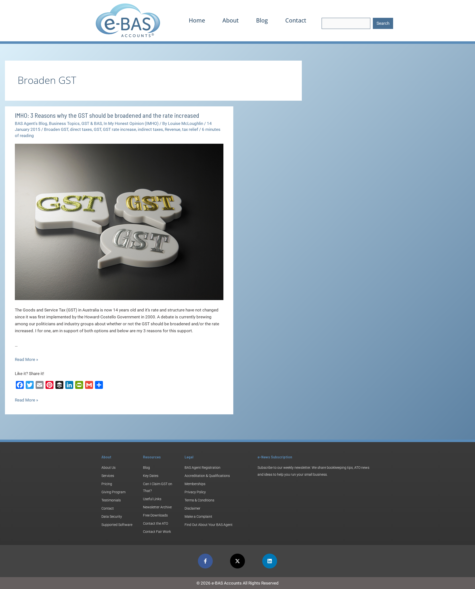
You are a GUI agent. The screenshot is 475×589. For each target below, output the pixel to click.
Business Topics (64, 123)
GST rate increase (119, 129)
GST (97, 129)
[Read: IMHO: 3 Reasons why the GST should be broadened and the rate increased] (119, 221)
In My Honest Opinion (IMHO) (131, 123)
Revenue (172, 129)
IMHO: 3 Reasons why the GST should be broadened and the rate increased (107, 115)
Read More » (26, 359)
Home (197, 20)
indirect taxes (150, 129)
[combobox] (346, 23)
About (230, 20)
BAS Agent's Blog (31, 123)
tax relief (190, 129)
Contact (295, 20)
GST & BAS (91, 123)
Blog (262, 20)
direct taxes (81, 129)
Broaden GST (56, 129)
